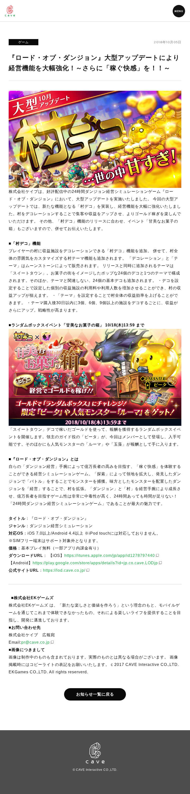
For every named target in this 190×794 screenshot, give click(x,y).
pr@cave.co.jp (35, 642)
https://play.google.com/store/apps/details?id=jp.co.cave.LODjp (95, 563)
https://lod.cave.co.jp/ (64, 570)
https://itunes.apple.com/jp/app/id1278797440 (109, 555)
